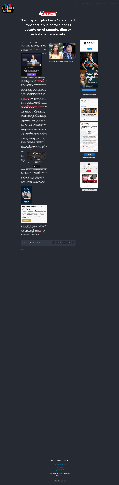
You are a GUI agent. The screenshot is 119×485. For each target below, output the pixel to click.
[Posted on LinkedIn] (96, 100)
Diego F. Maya (60, 463)
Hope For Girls (60, 467)
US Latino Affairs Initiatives (60, 464)
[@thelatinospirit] (85, 43)
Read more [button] (83, 106)
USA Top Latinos (60, 469)
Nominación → (26, 220)
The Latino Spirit (89, 167)
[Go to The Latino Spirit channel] (89, 164)
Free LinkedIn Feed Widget (90, 157)
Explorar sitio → (31, 74)
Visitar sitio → (36, 166)
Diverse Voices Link (60, 470)
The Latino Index (60, 466)
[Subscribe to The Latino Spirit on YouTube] (89, 171)
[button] (97, 178)
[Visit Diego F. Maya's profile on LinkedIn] (82, 101)
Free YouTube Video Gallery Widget (89, 190)
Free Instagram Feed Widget (90, 94)
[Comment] (84, 119)
